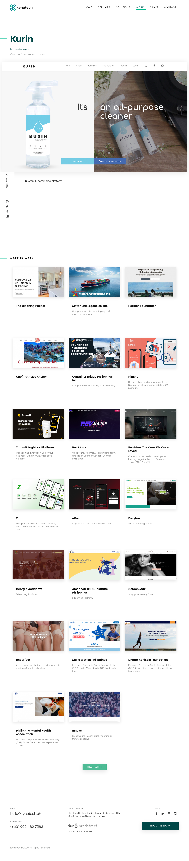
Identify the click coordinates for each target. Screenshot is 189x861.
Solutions (123, 7)
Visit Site (47, 324)
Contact (170, 7)
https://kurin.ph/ (19, 49)
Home (88, 7)
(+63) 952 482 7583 (26, 827)
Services (104, 7)
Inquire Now (160, 825)
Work (140, 7)
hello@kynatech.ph (25, 814)
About (154, 7)
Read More (26, 324)
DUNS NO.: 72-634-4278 (80, 831)
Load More (94, 767)
